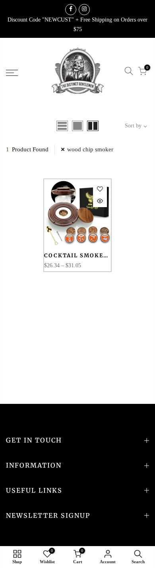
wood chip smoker (90, 149)
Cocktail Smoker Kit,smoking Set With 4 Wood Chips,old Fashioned (76, 256)
